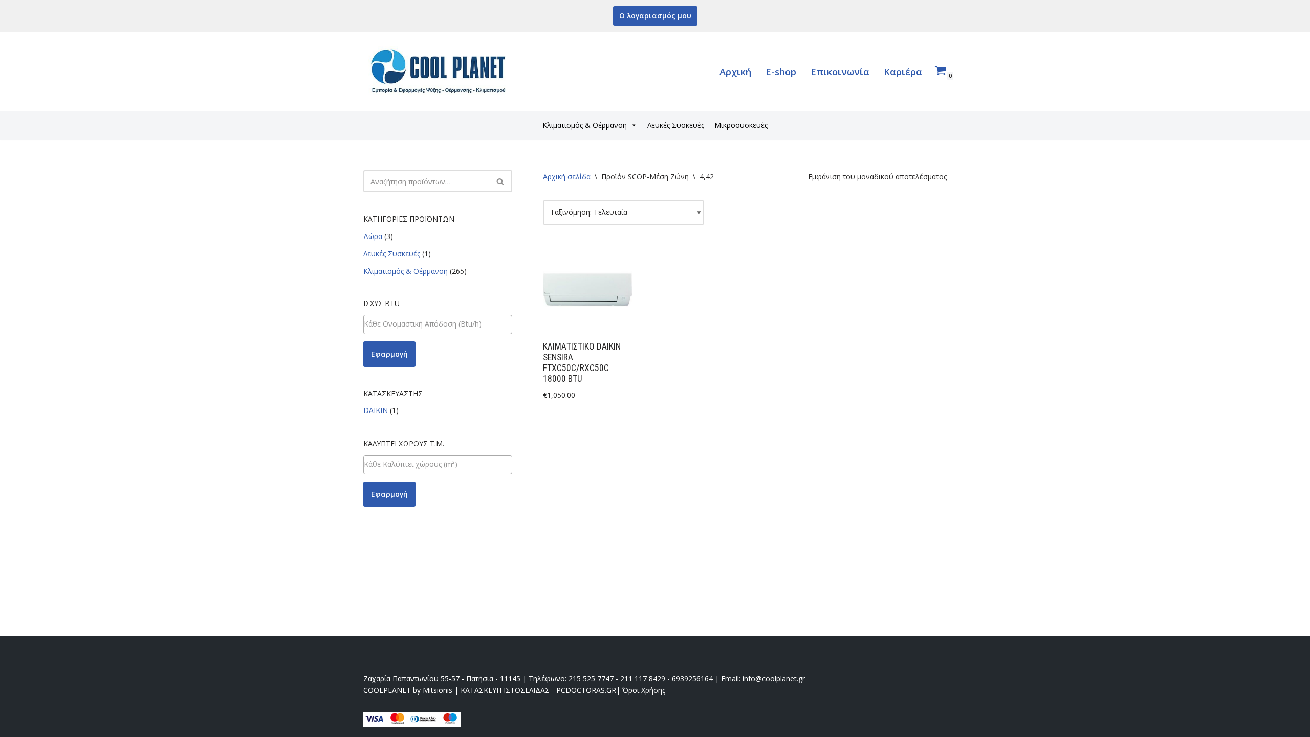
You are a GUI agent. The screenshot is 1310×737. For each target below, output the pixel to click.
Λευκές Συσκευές (675, 125)
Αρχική (735, 72)
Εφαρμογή (389, 354)
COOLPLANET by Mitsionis (407, 690)
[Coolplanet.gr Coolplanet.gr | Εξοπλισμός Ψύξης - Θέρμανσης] (440, 71)
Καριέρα (903, 72)
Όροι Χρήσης (643, 690)
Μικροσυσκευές (741, 125)
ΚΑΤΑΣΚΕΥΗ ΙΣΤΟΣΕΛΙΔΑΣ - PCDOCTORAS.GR (538, 690)
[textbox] (438, 324)
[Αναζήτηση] (500, 181)
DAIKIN (375, 410)
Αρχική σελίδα (567, 176)
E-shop (781, 72)
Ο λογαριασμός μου (655, 15)
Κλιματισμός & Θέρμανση (584, 125)
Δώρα (372, 236)
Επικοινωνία (840, 72)
